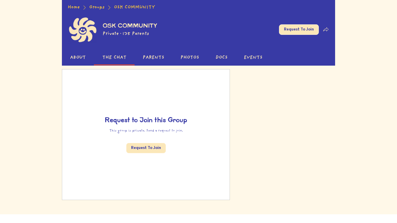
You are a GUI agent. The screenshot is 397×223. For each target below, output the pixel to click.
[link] (78, 58)
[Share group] (325, 29)
